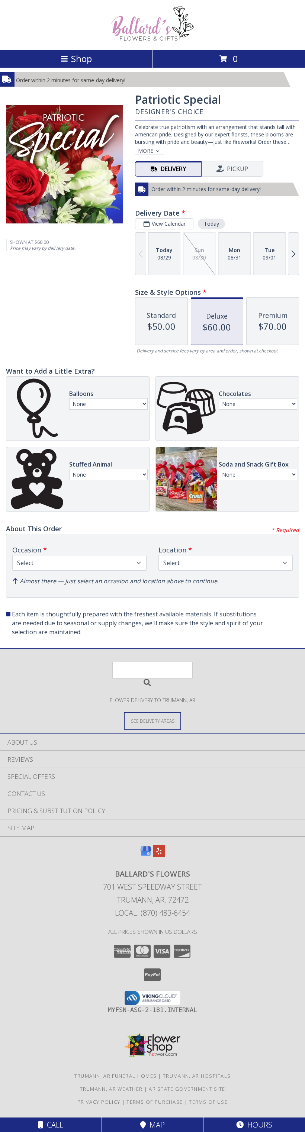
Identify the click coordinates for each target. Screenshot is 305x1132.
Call (53, 1125)
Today (211, 223)
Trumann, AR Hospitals (197, 1076)
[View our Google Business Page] (146, 854)
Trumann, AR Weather (111, 1089)
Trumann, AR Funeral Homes (115, 1076)
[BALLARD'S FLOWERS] (152, 38)
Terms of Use (208, 1102)
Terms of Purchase (154, 1102)
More (145, 150)
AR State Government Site (187, 1089)
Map (155, 1125)
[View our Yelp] (159, 854)
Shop (81, 58)
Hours (258, 1125)
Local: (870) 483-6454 (152, 913)
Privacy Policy (98, 1102)
